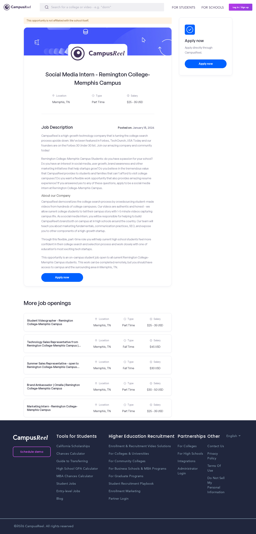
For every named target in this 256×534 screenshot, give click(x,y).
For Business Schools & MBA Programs (137, 468)
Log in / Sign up (241, 7)
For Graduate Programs (126, 476)
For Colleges (187, 446)
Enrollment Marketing (125, 491)
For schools (212, 7)
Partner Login (119, 498)
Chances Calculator (70, 453)
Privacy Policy (212, 456)
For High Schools (190, 453)
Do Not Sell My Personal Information (216, 485)
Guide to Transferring (72, 461)
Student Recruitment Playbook (131, 483)
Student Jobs (66, 483)
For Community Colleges (127, 461)
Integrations (186, 461)
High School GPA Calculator (77, 468)
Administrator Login (188, 471)
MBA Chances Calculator (74, 476)
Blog (59, 498)
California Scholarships (73, 446)
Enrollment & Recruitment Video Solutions (140, 446)
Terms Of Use (214, 468)
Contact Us (215, 446)
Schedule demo (32, 452)
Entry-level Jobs (68, 491)
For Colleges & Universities (129, 453)
